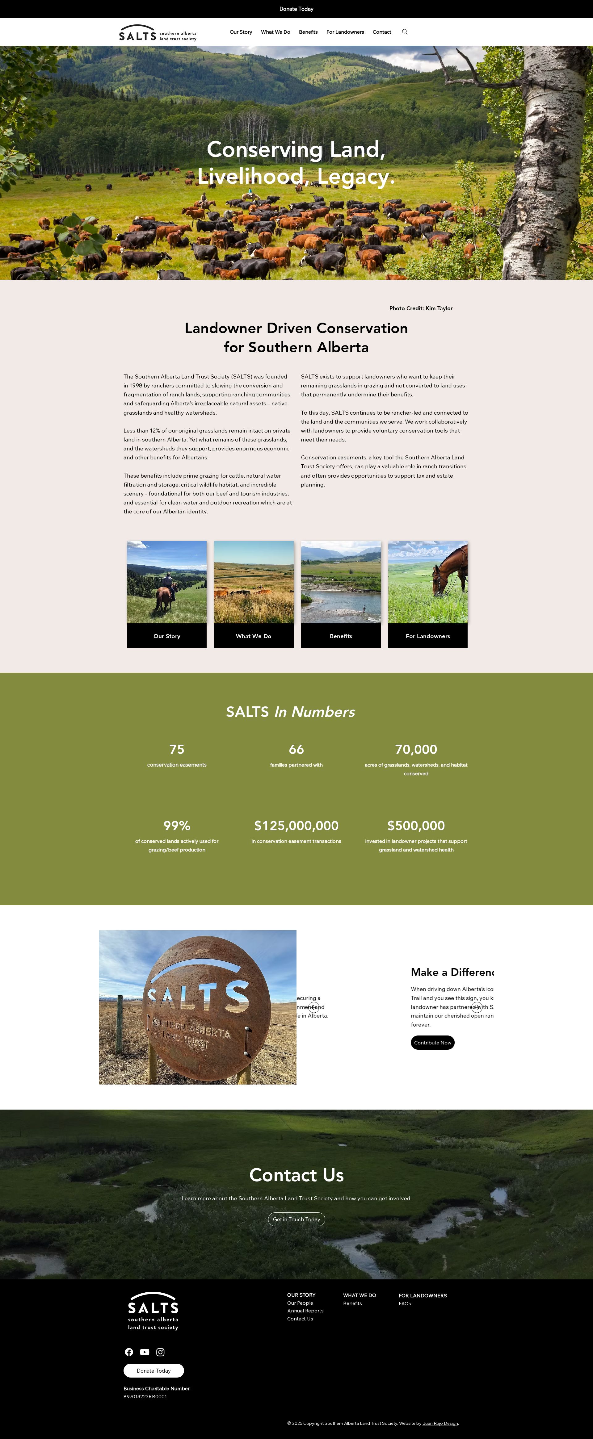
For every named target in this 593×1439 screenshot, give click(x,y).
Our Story (167, 636)
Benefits (341, 636)
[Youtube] (144, 1352)
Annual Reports (305, 1310)
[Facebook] (129, 1352)
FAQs (405, 1303)
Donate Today (296, 9)
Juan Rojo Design (440, 1423)
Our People (300, 1303)
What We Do (253, 636)
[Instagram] (160, 1352)
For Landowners (428, 636)
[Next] (476, 1007)
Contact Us (300, 1319)
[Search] (404, 31)
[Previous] (313, 1007)
